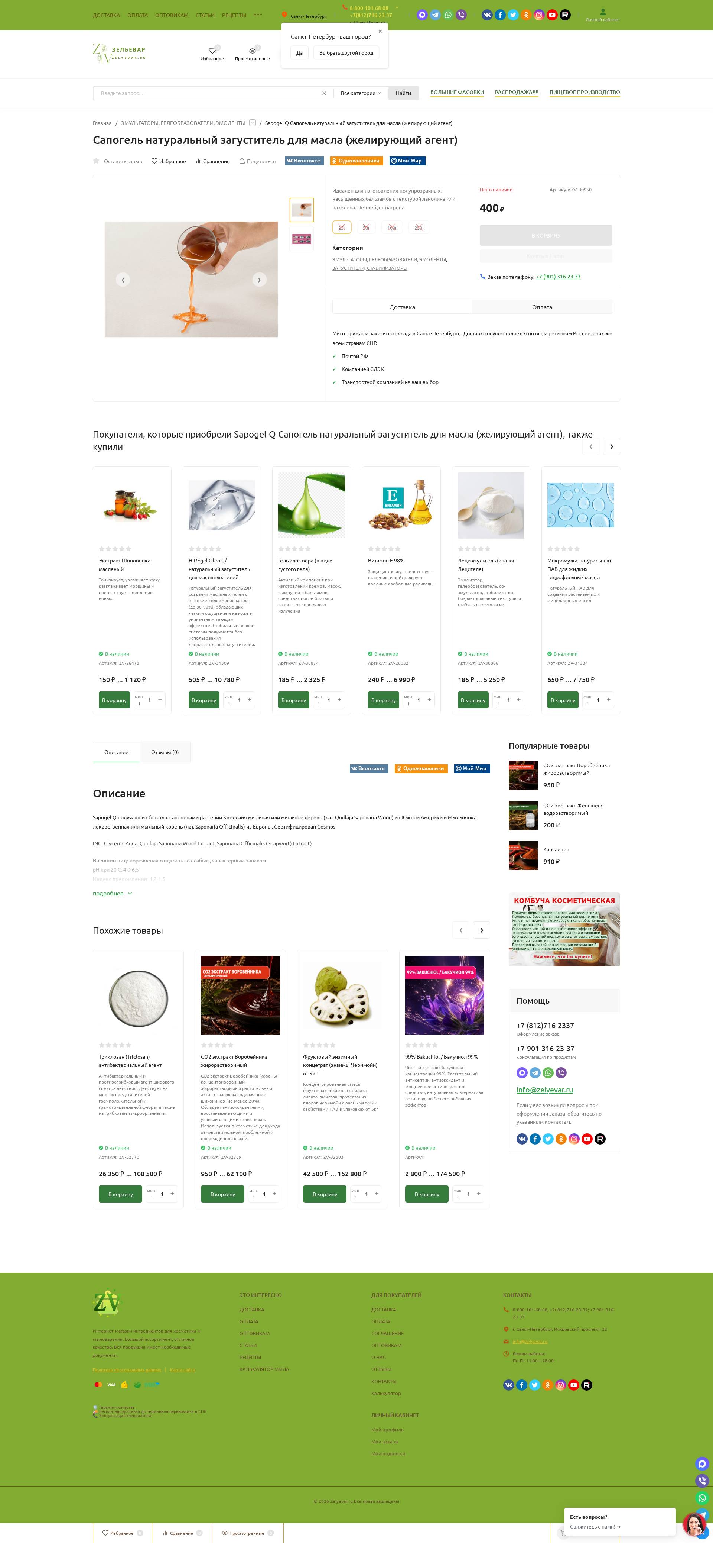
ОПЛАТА (249, 1321)
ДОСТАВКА (252, 1309)
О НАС (378, 1357)
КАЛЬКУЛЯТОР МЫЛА (264, 1369)
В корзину (114, 700)
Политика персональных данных (127, 1369)
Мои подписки (388, 1453)
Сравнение (216, 161)
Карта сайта (182, 1369)
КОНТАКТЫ (384, 1381)
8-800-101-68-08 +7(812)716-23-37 (371, 11)
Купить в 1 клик (546, 256)
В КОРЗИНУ (546, 235)
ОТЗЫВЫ (381, 1369)
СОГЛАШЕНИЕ (387, 1333)
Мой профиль (387, 1429)
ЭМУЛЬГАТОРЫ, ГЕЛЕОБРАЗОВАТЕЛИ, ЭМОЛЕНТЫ (183, 122)
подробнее (109, 893)
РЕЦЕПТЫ (250, 1357)
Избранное (172, 161)
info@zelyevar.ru (545, 1089)
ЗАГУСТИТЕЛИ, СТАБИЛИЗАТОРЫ (369, 268)
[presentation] (122, 279)
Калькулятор (386, 1393)
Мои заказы (384, 1441)
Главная (102, 122)
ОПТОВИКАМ (255, 1333)
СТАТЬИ (248, 1345)
